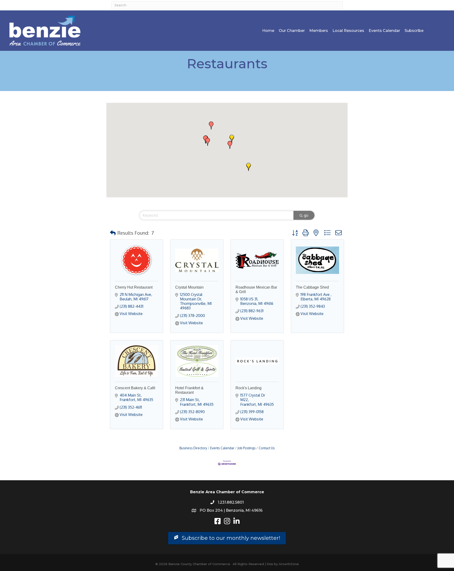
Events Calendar (384, 30)
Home (268, 30)
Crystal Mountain (189, 287)
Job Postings (246, 448)
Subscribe (414, 30)
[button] (231, 139)
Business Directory (193, 448)
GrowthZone (289, 564)
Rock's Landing (249, 388)
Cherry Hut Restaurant (134, 287)
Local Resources (348, 30)
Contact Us (267, 448)
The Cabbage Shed (312, 287)
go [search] (306, 215)
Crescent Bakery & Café (135, 388)
